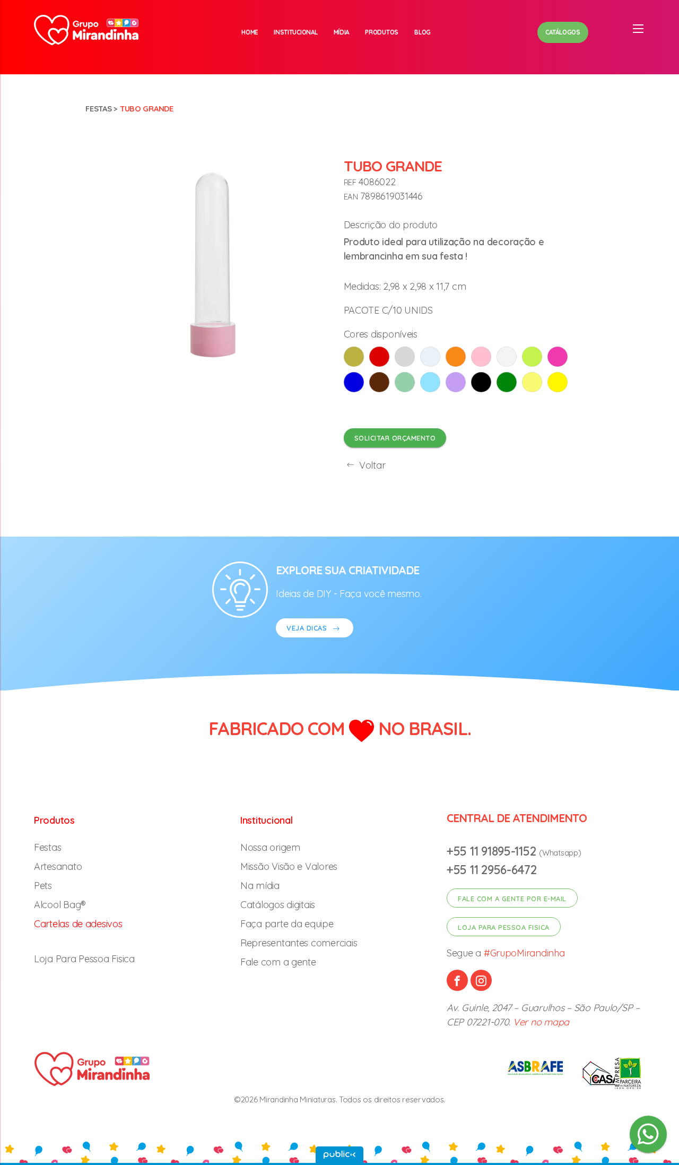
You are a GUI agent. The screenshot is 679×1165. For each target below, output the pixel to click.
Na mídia (260, 885)
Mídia (342, 32)
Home (249, 32)
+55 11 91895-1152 (493, 851)
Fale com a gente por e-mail (512, 898)
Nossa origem (270, 847)
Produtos (381, 32)
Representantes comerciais (298, 943)
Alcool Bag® (60, 905)
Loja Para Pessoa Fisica (84, 959)
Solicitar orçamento (395, 438)
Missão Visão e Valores (288, 866)
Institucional (296, 32)
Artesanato (58, 866)
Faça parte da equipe (287, 924)
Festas (98, 108)
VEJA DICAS (307, 628)
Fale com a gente (278, 962)
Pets (43, 885)
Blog (422, 32)
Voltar (370, 465)
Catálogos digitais (277, 905)
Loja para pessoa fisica (504, 927)
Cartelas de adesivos (78, 924)
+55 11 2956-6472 (492, 869)
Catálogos (562, 32)
